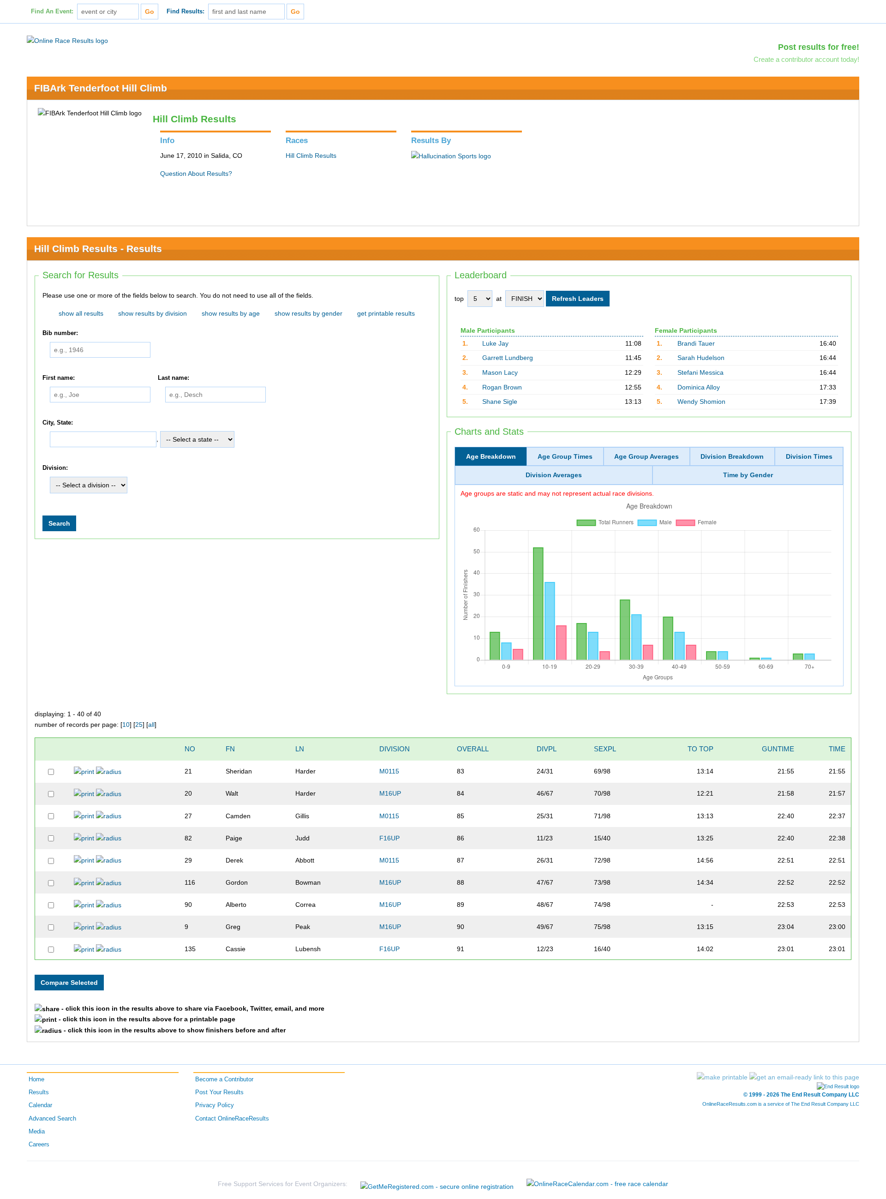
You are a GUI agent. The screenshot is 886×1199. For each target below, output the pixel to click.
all (151, 724)
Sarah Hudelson (700, 357)
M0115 (389, 771)
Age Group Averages (646, 456)
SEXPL (605, 749)
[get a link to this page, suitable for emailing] (804, 1077)
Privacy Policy (214, 1105)
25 (139, 724)
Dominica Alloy (698, 387)
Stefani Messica (700, 372)
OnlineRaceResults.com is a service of (780, 1104)
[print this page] (722, 1077)
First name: (58, 378)
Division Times (809, 456)
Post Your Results (219, 1092)
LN (299, 749)
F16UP (389, 838)
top (459, 298)
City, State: (57, 423)
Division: (55, 468)
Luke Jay (495, 343)
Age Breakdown (491, 456)
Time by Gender (748, 475)
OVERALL (473, 749)
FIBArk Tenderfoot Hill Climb (100, 88)
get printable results (386, 313)
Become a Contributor (224, 1079)
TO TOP (700, 749)
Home (36, 1079)
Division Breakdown (732, 456)
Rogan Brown (502, 387)
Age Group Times (565, 456)
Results (39, 1092)
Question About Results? (196, 173)
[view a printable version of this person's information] (84, 771)
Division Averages (554, 475)
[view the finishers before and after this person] (108, 771)
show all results (81, 313)
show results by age (231, 313)
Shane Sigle (499, 401)
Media (37, 1131)
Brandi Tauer (696, 343)
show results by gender (308, 313)
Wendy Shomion (701, 401)
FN (230, 749)
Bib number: (60, 333)
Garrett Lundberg (507, 357)
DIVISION (394, 749)
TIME (837, 749)
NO (190, 749)
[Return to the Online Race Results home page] (67, 40)
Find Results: (185, 11)
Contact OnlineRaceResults (232, 1118)
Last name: (173, 378)
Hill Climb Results (311, 155)
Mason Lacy (500, 372)
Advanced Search (52, 1118)
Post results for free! (818, 47)
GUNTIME (778, 749)
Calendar (40, 1105)
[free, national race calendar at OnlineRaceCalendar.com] (597, 1183)
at (499, 298)
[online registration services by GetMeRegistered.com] (437, 1184)
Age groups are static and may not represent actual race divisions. (557, 493)
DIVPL (547, 749)
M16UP (390, 793)
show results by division (152, 313)
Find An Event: (52, 11)
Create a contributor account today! (806, 59)
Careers (39, 1144)
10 (126, 724)
